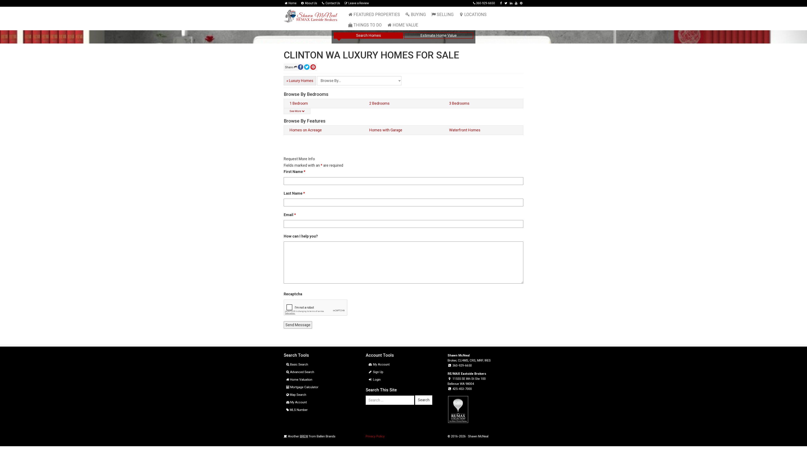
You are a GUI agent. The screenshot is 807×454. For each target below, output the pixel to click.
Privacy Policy (375, 436)
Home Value (405, 25)
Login (376, 379)
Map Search (297, 395)
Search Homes (368, 35)
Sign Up (377, 372)
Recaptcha (293, 294)
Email (290, 214)
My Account (298, 402)
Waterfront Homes (464, 130)
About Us (310, 3)
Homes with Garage (385, 130)
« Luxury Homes (299, 80)
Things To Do (367, 25)
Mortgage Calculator (303, 387)
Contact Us (332, 3)
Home (292, 3)
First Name (294, 171)
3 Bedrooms (459, 103)
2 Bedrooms (379, 103)
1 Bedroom (299, 103)
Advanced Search (301, 372)
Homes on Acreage (306, 130)
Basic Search (298, 364)
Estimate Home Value (439, 35)
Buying (418, 14)
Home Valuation (300, 379)
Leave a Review (358, 3)
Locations (475, 14)
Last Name (294, 193)
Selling (445, 14)
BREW (304, 436)
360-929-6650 (485, 3)
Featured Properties (376, 14)
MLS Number (298, 410)
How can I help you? (301, 236)
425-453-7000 (462, 389)
